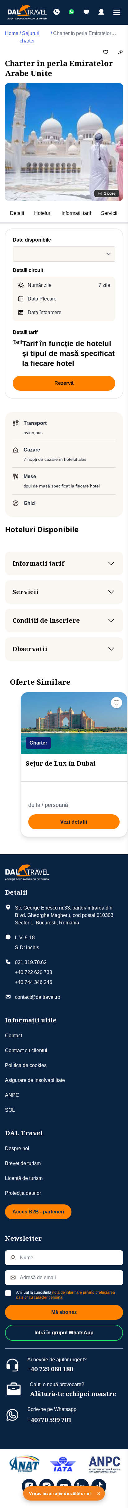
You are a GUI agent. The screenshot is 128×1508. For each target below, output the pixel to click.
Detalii (17, 213)
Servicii (109, 213)
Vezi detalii (73, 821)
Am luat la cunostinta (65, 1295)
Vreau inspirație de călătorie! (60, 1493)
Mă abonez (64, 1312)
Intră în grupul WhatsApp (64, 1332)
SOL (10, 1110)
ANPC (12, 1095)
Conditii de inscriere (46, 620)
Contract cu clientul (26, 1050)
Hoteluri (43, 213)
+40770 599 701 (49, 1420)
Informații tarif (76, 213)
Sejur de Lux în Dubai (61, 763)
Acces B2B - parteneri (38, 1211)
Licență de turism (24, 1178)
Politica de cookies (26, 1065)
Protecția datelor (23, 1193)
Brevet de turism (23, 1163)
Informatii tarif (38, 563)
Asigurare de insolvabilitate (35, 1080)
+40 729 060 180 (50, 1369)
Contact (13, 1035)
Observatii (29, 649)
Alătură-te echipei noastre (73, 1394)
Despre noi (17, 1148)
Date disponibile (32, 239)
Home (11, 33)
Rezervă (64, 383)
